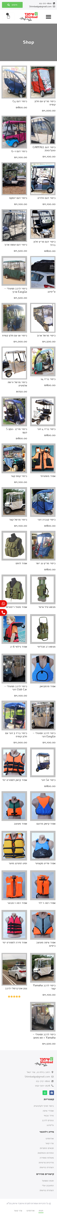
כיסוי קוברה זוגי (46, 519)
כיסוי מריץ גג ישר (45, 563)
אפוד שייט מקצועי (45, 863)
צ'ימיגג (51, 291)
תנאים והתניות (47, 1148)
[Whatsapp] (45, 1092)
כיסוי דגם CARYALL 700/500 (44, 148)
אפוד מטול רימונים (16, 607)
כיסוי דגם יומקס (18, 198)
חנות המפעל (48, 1180)
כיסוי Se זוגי (48, 780)
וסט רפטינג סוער (18, 863)
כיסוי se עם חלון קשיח (14, 335)
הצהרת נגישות (47, 1167)
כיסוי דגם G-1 (19, 151)
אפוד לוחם (21, 563)
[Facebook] (51, 1092)
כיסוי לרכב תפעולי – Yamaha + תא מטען (44, 1036)
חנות (41, 1210)
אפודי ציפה (48, 1110)
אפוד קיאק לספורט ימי (14, 780)
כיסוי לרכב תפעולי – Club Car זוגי (15, 687)
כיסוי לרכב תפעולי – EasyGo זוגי (44, 734)
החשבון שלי (48, 1185)
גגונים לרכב (48, 1120)
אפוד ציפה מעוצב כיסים (45, 944)
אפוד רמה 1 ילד (46, 903)
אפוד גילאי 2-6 (18, 646)
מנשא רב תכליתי (46, 646)
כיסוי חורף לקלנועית (44, 1106)
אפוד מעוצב (20, 823)
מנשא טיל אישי (46, 607)
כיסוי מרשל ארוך (46, 335)
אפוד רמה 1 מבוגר (17, 903)
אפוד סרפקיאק (47, 686)
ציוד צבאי (49, 1115)
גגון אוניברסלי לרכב (16, 988)
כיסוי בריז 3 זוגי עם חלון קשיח (16, 734)
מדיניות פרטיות (46, 1162)
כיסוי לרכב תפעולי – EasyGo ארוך (15, 290)
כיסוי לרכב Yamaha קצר (44, 987)
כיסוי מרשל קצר (18, 519)
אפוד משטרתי (47, 476)
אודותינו (50, 1138)
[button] (48, 16)
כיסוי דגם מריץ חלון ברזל (44, 243)
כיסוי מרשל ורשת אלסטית (17, 383)
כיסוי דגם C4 (20, 101)
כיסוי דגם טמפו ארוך (15, 244)
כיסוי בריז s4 (48, 379)
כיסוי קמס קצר (19, 476)
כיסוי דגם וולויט (46, 198)
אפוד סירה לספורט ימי (14, 942)
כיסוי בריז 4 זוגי (46, 429)
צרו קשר (49, 1143)
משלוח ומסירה (47, 1157)
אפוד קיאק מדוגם (45, 823)
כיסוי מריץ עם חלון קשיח (45, 102)
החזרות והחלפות (46, 1153)
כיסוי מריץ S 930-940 (16, 430)
